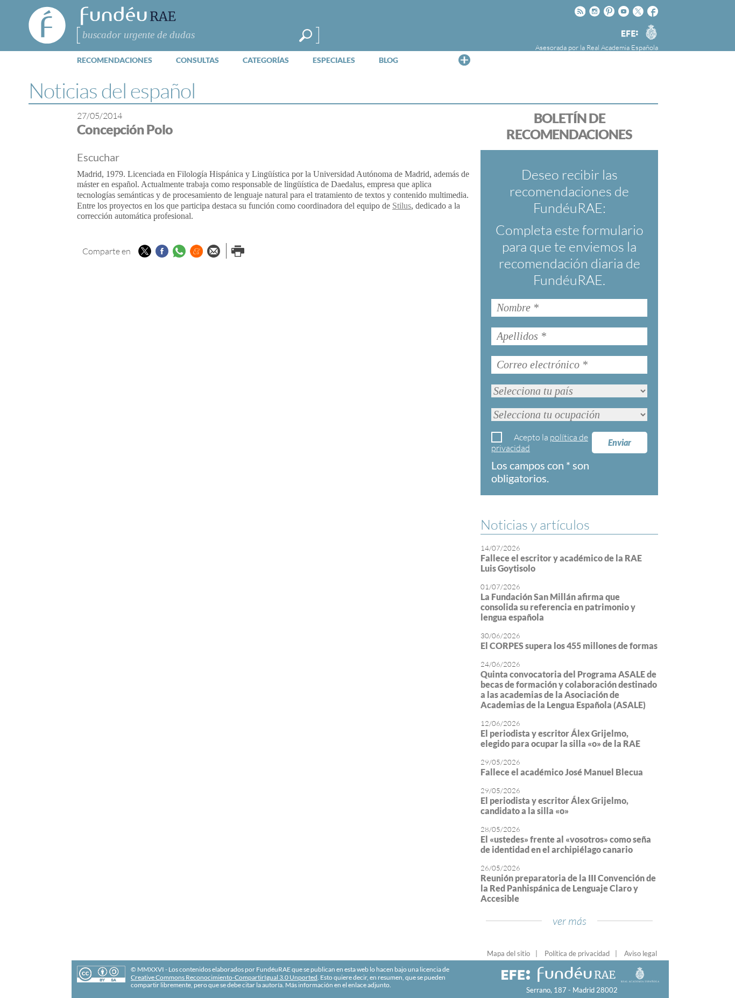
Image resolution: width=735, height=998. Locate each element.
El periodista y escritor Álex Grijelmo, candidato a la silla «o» (554, 805)
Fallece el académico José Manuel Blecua (561, 772)
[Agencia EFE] (629, 34)
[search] (305, 35)
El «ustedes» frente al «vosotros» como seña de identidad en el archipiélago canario (565, 844)
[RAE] (651, 32)
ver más (569, 921)
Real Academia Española (622, 47)
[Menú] (464, 60)
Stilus (401, 205)
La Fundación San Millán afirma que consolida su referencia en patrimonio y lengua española (557, 606)
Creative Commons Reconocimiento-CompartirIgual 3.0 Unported (224, 977)
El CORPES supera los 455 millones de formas (569, 645)
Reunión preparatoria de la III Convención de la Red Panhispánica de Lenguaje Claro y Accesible (568, 888)
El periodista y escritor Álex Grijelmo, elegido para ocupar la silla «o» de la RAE (560, 738)
